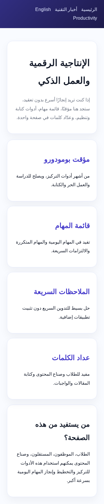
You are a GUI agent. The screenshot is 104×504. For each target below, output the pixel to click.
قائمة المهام (72, 225)
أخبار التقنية (66, 9)
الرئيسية (89, 9)
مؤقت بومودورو (67, 159)
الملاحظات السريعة (62, 291)
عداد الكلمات (71, 357)
